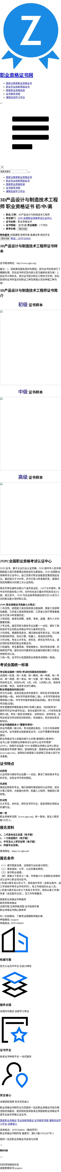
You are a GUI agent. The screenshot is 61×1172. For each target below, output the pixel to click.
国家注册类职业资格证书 (19, 83)
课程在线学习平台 (15, 97)
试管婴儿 (12, 1124)
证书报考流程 (13, 94)
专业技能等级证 (25, 1120)
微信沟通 (23, 229)
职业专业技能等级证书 (18, 87)
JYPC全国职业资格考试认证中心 (35, 218)
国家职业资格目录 (15, 90)
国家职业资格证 (8, 1120)
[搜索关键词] (29, 172)
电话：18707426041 (21, 238)
